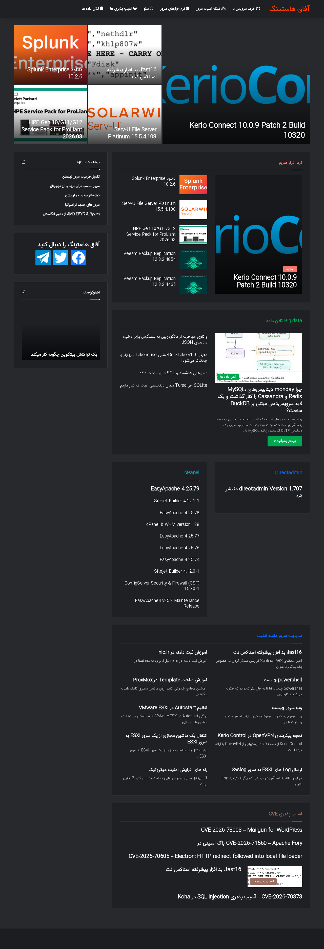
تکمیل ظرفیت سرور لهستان (81, 177)
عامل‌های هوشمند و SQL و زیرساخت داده (173, 373)
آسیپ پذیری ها (121, 9)
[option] (162, 84)
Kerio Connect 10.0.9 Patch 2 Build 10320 (247, 130)
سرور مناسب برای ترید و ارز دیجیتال (75, 186)
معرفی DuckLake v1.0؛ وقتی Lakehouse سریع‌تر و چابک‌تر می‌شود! (163, 358)
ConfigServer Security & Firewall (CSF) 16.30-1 (162, 586)
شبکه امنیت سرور (208, 9)
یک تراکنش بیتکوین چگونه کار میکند (64, 354)
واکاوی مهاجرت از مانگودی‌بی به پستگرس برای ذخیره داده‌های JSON (165, 339)
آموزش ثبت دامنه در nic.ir (182, 652)
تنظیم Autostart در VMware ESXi (173, 708)
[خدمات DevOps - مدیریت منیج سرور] (289, 9)
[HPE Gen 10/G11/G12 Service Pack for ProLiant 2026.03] (50, 114)
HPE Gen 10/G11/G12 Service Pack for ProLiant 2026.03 (52, 129)
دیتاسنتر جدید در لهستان (82, 195)
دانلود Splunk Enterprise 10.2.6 (54, 73)
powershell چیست (283, 680)
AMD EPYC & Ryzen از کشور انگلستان (71, 214)
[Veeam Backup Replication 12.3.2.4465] (193, 284)
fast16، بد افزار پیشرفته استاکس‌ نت (131, 73)
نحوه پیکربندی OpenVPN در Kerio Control (260, 736)
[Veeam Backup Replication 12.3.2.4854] (193, 259)
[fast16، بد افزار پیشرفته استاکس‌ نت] (125, 54)
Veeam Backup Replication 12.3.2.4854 (150, 256)
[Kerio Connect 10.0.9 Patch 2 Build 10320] (236, 84)
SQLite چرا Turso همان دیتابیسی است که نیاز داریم (163, 385)
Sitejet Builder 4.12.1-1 (176, 501)
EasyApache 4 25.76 (179, 548)
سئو (147, 9)
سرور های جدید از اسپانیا (82, 205)
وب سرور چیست (287, 708)
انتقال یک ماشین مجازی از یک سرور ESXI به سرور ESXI (166, 739)
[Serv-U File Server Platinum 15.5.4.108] (125, 114)
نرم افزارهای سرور (173, 9)
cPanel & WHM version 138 (172, 524)
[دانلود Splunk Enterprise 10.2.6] (50, 54)
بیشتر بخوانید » (285, 441)
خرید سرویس (246, 9)
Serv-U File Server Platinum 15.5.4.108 (132, 133)
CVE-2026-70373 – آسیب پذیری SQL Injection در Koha (240, 897)
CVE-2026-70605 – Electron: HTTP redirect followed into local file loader (215, 856)
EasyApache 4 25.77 (179, 536)
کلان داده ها (91, 9)
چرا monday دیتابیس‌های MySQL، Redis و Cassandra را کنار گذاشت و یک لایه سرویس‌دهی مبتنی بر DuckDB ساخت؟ (260, 400)
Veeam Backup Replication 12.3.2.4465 (150, 281)
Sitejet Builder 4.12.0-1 (176, 571)
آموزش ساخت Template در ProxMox (170, 680)
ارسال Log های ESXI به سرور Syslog (267, 770)
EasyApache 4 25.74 (179, 559)
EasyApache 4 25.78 (179, 513)
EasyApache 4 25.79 (175, 489)
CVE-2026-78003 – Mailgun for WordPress (251, 830)
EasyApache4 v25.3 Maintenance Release (167, 603)
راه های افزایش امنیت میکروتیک (178, 770)
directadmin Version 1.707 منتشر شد (264, 492)
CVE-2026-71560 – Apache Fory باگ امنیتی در (249, 843)
